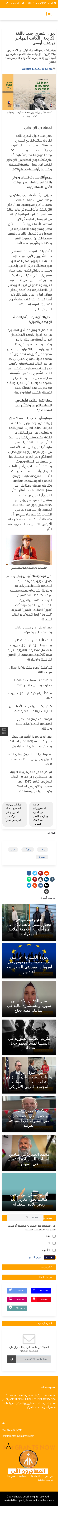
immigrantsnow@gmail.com (18, 1436)
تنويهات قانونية (45, 1480)
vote (49, 1257)
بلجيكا (28, 849)
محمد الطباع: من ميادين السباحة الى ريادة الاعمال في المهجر (29, 1159)
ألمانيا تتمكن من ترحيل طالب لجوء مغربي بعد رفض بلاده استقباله (29, 1199)
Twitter (20, 1290)
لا (49, 1243)
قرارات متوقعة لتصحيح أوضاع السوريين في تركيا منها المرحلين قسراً (14, 812)
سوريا (42, 857)
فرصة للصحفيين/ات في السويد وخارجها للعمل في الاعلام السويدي (40, 814)
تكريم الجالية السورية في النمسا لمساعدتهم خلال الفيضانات (29, 1043)
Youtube (44, 1299)
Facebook (44, 1290)
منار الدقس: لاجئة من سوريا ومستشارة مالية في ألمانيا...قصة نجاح (29, 1005)
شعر (42, 849)
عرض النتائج (35, 1257)
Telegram (20, 1308)
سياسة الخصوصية (16, 1476)
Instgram (20, 1299)
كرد (13, 849)
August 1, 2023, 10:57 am (37, 69)
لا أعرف (46, 1250)
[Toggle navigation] (48, 14)
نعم (48, 1236)
